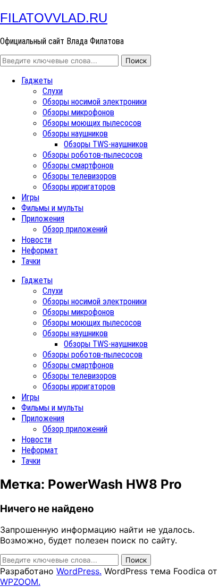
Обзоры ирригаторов (79, 187)
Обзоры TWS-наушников (106, 144)
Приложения (42, 219)
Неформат (39, 250)
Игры (30, 197)
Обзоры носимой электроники (95, 102)
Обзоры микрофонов (78, 112)
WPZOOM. (20, 581)
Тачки (30, 261)
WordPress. (79, 571)
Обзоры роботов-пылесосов (92, 155)
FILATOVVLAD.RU (53, 18)
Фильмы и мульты (52, 208)
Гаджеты (37, 80)
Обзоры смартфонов (78, 165)
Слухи (53, 91)
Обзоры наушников (75, 134)
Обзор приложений (75, 229)
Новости (36, 240)
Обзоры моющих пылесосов (92, 123)
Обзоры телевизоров (79, 176)
